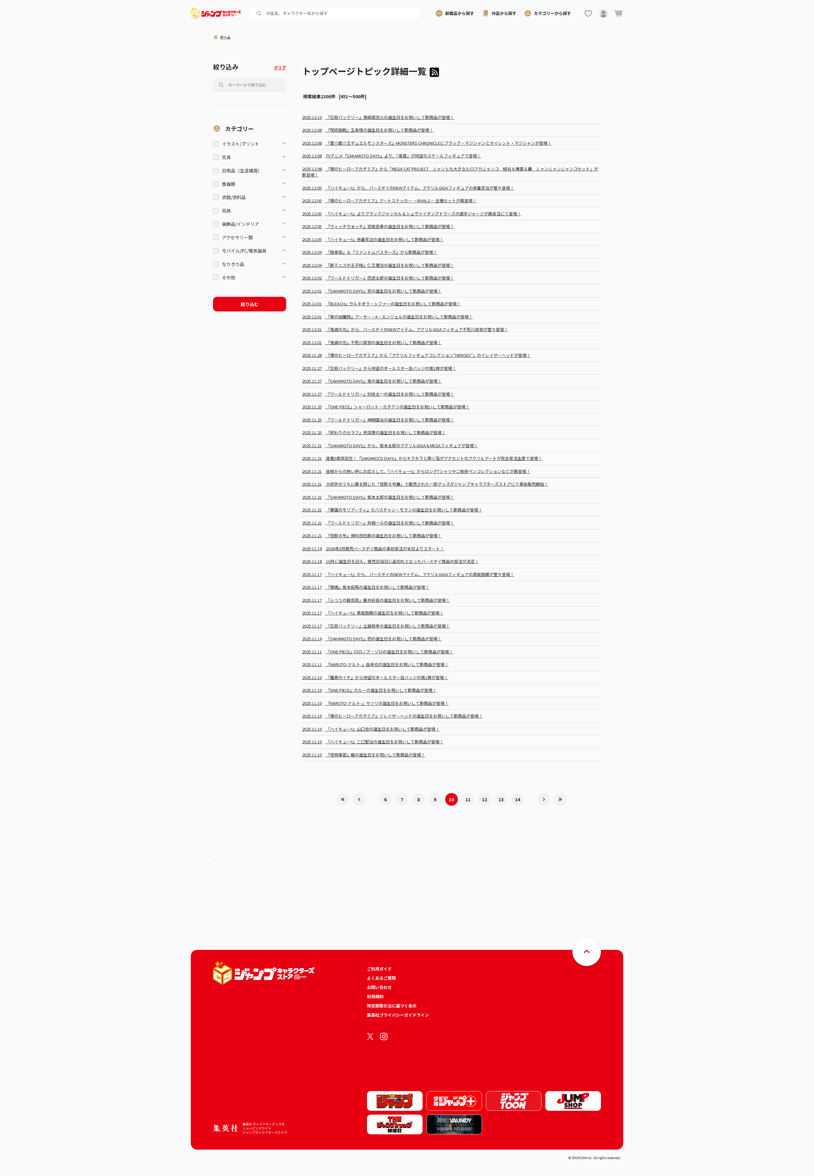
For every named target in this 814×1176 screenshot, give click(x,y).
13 (501, 799)
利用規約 (375, 996)
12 (484, 799)
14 (517, 799)
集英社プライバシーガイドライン (398, 1015)
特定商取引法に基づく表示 (392, 1006)
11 (468, 799)
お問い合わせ (379, 987)
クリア (280, 68)
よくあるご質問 (381, 978)
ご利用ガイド (379, 969)
